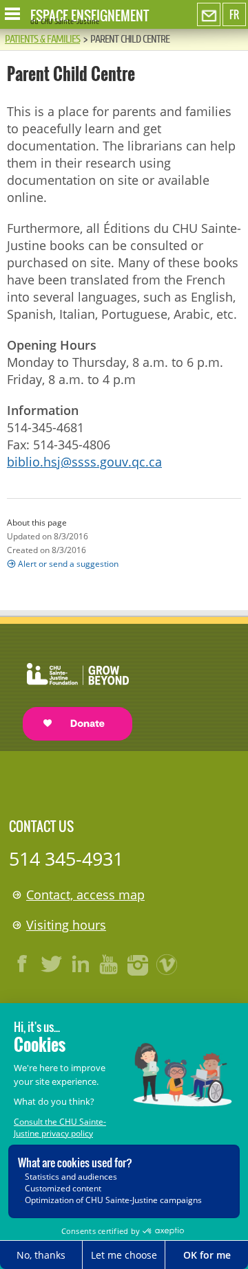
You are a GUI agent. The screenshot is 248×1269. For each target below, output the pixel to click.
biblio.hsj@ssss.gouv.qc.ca (84, 461)
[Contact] (209, 15)
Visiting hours (66, 925)
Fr (234, 14)
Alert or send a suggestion (68, 564)
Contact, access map (85, 894)
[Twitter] (51, 964)
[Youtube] (109, 964)
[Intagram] (138, 964)
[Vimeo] (167, 964)
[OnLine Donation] (70, 688)
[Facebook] (23, 964)
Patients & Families (42, 39)
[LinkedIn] (80, 964)
